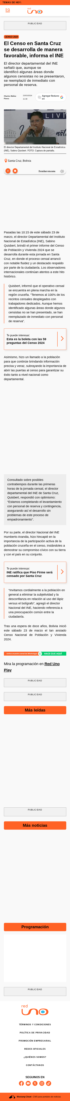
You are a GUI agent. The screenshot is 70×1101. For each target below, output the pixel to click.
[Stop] (15, 171)
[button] (8, 10)
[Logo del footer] (35, 1014)
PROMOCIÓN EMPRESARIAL (35, 1041)
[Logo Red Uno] (35, 11)
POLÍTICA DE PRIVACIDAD (35, 1033)
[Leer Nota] (8, 171)
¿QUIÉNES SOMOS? (35, 1057)
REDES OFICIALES (35, 1049)
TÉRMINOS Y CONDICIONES (35, 1024)
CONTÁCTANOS (35, 1065)
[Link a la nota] (62, 339)
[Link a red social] (21, 1083)
